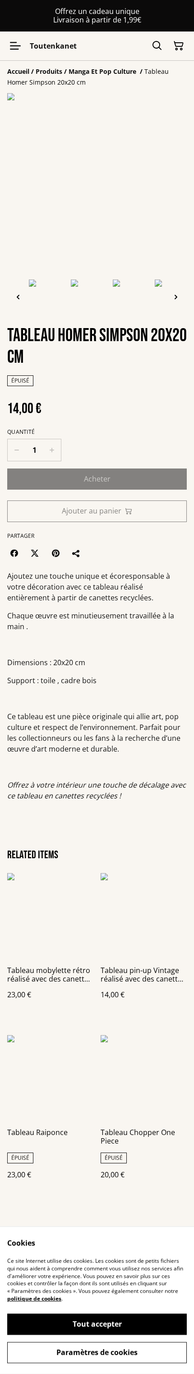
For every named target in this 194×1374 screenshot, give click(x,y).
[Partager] (76, 553)
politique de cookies (34, 1298)
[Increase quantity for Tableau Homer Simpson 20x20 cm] (52, 450)
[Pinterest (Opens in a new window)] (55, 553)
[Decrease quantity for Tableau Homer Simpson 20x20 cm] (16, 450)
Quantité (21, 432)
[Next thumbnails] (176, 296)
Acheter (97, 479)
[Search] (157, 46)
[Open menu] (15, 46)
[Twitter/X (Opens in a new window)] (35, 553)
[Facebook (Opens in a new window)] (14, 553)
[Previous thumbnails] (18, 296)
